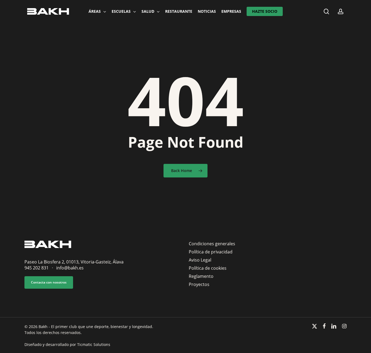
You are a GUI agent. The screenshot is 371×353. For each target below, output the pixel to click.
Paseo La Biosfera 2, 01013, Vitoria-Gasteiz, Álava (74, 262)
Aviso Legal (200, 260)
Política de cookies (208, 268)
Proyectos (199, 284)
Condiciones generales (212, 244)
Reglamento (201, 276)
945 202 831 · (40, 268)
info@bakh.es (70, 268)
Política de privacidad (210, 252)
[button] (48, 282)
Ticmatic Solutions (93, 344)
